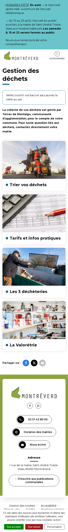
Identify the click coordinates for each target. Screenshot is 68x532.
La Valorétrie (23, 345)
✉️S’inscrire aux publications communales (34, 480)
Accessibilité (48, 505)
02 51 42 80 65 (38, 419)
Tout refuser (34, 526)
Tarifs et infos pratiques (35, 238)
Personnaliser (54, 526)
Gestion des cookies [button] (22, 505)
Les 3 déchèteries (28, 291)
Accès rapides (57, 58)
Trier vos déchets (28, 184)
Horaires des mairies (38, 432)
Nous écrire (38, 444)
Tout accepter (14, 526)
